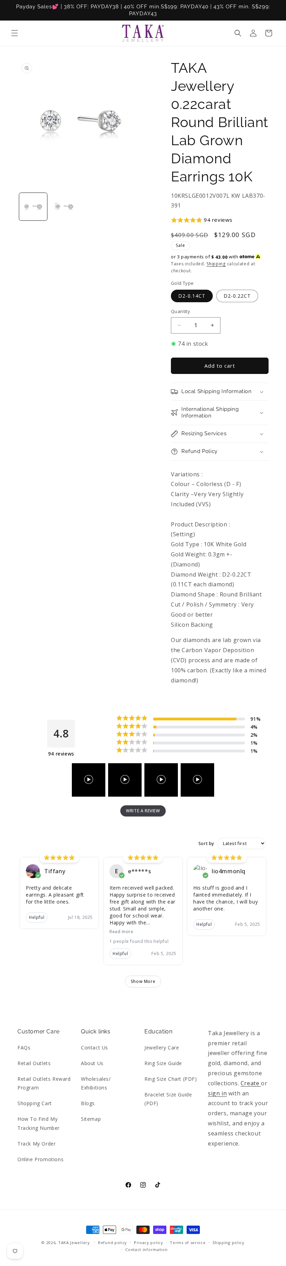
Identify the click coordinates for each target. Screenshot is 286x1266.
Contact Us (94, 1047)
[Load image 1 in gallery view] (33, 207)
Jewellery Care (161, 1047)
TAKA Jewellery (74, 1242)
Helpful (36, 917)
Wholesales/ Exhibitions (96, 1083)
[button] (14, 33)
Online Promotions (40, 1159)
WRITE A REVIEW (143, 811)
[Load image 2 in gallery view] (64, 207)
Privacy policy (148, 1242)
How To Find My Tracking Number (38, 1123)
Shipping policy (228, 1242)
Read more (121, 932)
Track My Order (36, 1143)
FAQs (23, 1047)
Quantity (180, 311)
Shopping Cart (34, 1103)
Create (251, 1083)
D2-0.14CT (191, 295)
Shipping (216, 264)
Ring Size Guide (163, 1063)
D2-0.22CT (237, 295)
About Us (92, 1063)
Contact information (146, 1249)
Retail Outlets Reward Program (44, 1083)
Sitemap (91, 1119)
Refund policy (112, 1242)
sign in (217, 1093)
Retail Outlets (34, 1063)
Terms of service (187, 1242)
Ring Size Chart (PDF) (170, 1079)
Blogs (88, 1103)
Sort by (206, 843)
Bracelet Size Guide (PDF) (168, 1099)
